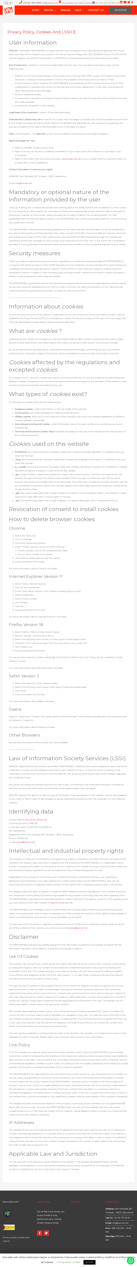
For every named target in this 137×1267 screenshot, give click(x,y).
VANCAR (65, 10)
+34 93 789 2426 (32, 2)
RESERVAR (121, 10)
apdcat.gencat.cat (71, 159)
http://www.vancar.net (36, 819)
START (36, 10)
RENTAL (49, 10)
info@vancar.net (50, 3)
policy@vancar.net (25, 842)
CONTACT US (96, 10)
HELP (78, 10)
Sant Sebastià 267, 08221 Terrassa (77, 3)
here (34, 489)
